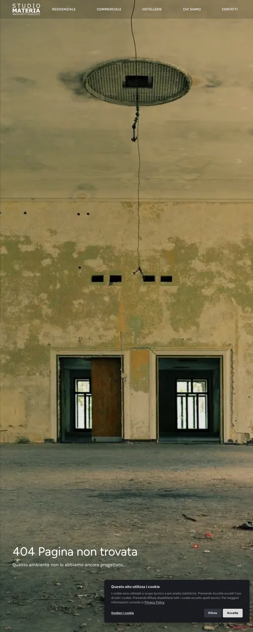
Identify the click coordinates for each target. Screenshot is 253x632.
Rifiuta (212, 613)
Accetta (232, 613)
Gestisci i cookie (122, 613)
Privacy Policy (155, 602)
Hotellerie (152, 9)
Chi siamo (192, 9)
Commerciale (109, 9)
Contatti (230, 9)
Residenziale (64, 9)
